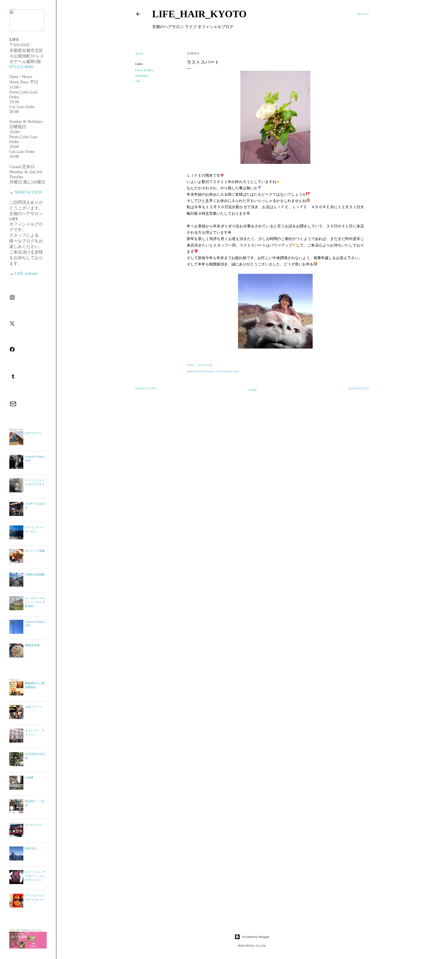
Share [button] (139, 53)
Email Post (205, 365)
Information (141, 75)
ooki (137, 81)
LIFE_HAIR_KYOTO (199, 14)
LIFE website (26, 273)
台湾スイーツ (33, 707)
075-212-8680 (21, 66)
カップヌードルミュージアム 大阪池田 (35, 602)
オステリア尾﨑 (35, 551)
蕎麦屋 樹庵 (32, 645)
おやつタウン (33, 433)
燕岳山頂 (30, 848)
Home (252, 389)
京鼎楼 (29, 777)
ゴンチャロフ (33, 824)
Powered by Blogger (256, 936)
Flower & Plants (144, 70)
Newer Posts (146, 388)
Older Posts (358, 388)
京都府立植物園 (35, 574)
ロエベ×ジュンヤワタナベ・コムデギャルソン (35, 875)
